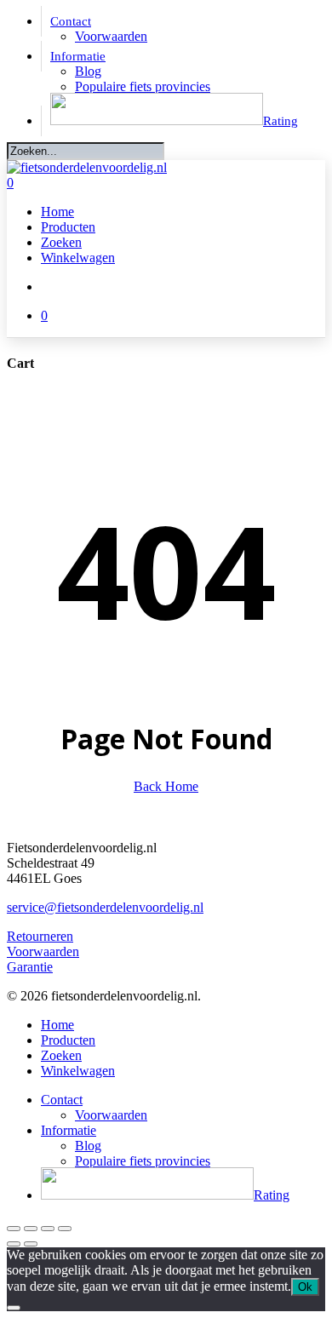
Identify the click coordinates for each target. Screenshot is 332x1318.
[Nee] (13, 1307)
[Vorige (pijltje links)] (13, 1243)
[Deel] (47, 1228)
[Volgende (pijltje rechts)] (30, 1243)
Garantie (30, 967)
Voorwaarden (43, 951)
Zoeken (61, 1055)
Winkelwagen (78, 1070)
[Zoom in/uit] (13, 1228)
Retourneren (40, 936)
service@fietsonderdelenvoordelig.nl (105, 907)
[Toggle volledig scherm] (30, 1228)
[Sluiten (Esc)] (65, 1228)
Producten (68, 1040)
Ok (305, 1287)
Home (57, 1024)
